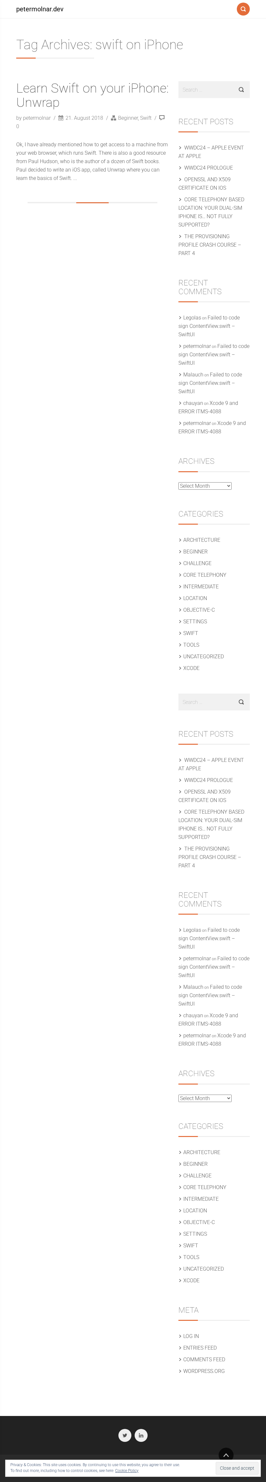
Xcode (191, 668)
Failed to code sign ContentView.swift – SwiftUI (209, 326)
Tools (191, 645)
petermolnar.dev (40, 9)
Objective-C (199, 610)
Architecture (201, 540)
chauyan (193, 403)
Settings (195, 621)
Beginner (128, 118)
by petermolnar (34, 118)
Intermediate (201, 587)
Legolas (192, 318)
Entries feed (200, 1348)
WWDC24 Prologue (208, 168)
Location (195, 598)
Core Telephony (204, 575)
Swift (145, 118)
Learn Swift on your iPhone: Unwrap (92, 95)
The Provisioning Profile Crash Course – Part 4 (209, 244)
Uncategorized (203, 656)
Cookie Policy (127, 1470)
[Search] (243, 8)
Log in (191, 1336)
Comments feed (204, 1359)
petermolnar (197, 346)
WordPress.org (204, 1371)
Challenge (197, 563)
